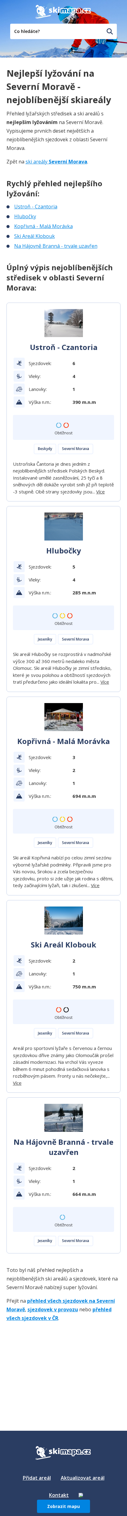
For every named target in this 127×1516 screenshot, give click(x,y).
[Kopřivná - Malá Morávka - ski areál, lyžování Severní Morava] (63, 717)
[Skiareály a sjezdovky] (81, 1495)
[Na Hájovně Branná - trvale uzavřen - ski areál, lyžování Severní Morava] (63, 1118)
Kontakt (59, 1495)
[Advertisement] (52, 1365)
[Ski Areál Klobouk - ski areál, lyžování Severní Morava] (63, 921)
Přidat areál (37, 1477)
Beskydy (45, 448)
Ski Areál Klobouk (34, 236)
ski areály (56, 161)
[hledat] (110, 31)
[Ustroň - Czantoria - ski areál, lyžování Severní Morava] (63, 323)
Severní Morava (75, 448)
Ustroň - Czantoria (35, 206)
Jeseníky (45, 639)
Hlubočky (25, 216)
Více (100, 492)
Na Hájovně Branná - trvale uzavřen (55, 246)
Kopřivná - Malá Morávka (43, 226)
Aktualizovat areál (82, 1477)
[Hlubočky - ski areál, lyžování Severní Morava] (63, 527)
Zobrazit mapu (63, 1506)
